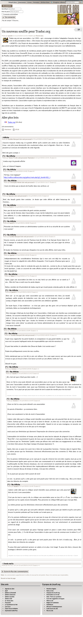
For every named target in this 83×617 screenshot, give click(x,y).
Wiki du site (49, 600)
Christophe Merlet (15, 182)
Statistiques (49, 604)
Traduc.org (11, 122)
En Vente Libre (9, 600)
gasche (12, 255)
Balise (12, 276)
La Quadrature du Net (11, 604)
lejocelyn (11, 196)
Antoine (12, 330)
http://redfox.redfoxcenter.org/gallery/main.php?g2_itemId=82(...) (27, 177)
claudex (14, 373)
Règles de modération (52, 602)
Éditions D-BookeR (10, 592)
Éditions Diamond (10, 594)
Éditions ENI (8, 598)
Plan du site (49, 610)
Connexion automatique (10, 14)
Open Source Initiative (11, 608)
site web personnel (25, 139)
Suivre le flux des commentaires (16, 571)
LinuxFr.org (68, 13)
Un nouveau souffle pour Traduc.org (26, 31)
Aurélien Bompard (13, 139)
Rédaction (45, 2)
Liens (29, 2)
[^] (3, 156)
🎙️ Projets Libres (58, 2)
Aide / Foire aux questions (53, 596)
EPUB (17, 129)
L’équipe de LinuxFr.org (53, 592)
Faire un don (50, 590)
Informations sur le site (52, 594)
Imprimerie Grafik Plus (11, 610)
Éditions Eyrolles (9, 596)
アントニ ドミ (12, 565)
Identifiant (5, 9)
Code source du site (52, 608)
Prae (10, 171)
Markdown (8, 129)
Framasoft (8, 602)
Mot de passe (6, 11)
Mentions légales (51, 588)
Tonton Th (12, 158)
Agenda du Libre (9, 588)
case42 (11, 223)
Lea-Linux (7, 606)
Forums (36, 2)
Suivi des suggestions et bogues (55, 598)
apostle (10, 35)
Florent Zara (39, 35)
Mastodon (31, 158)
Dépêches (13, 2)
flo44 (11, 207)
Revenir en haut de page (8, 578)
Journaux (22, 2)
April (6, 590)
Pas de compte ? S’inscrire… (10, 20)
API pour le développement (54, 606)
